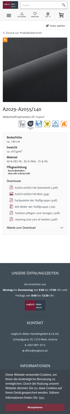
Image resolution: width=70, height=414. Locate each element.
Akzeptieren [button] (35, 407)
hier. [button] (42, 397)
